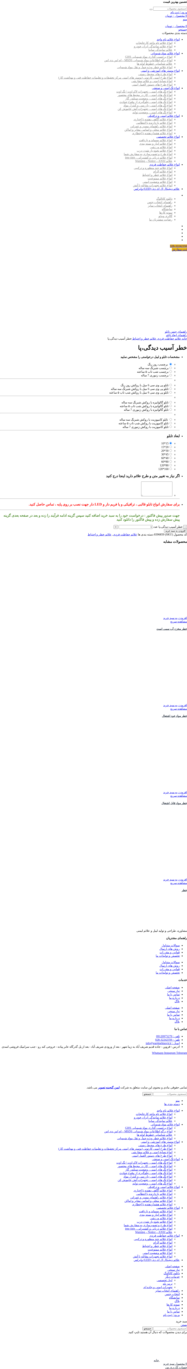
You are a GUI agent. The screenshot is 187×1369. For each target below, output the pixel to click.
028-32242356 (178, 246)
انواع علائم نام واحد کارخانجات (154, 42)
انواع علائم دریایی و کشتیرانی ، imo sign (148, 157)
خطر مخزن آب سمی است (172, 628)
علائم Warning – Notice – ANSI (153, 161)
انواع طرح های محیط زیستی (155, 74)
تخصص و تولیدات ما (168, 955)
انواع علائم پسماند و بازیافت (155, 140)
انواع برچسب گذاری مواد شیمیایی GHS (148, 56)
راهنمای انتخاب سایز (160, 205)
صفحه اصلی (172, 987)
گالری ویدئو (165, 216)
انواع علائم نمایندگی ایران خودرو (153, 46)
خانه (184, 338)
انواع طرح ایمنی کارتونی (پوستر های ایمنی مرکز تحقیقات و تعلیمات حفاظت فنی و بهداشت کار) (115, 77)
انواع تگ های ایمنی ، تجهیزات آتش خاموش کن (145, 108)
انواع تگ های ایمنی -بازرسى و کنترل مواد (147, 105)
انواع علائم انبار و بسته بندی (155, 143)
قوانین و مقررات (170, 952)
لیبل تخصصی (164, 1280)
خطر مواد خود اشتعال (174, 715)
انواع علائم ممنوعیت (160, 178)
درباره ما (174, 997)
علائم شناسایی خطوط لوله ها (154, 63)
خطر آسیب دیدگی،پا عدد (168, 526)
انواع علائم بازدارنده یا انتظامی (154, 122)
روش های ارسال (169, 948)
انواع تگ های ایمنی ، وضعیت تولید (152, 112)
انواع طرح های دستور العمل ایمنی (152, 84)
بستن (184, 1324)
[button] (175, 618)
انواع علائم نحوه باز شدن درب (154, 150)
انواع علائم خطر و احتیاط (157, 174)
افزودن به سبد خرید (175, 530)
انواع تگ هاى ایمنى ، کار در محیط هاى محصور (145, 95)
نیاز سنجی (173, 990)
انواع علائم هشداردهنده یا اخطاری (152, 133)
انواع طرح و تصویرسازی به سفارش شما (148, 154)
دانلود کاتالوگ (164, 198)
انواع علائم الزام (162, 171)
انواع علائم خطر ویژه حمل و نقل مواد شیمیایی (144, 67)
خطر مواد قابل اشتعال (174, 803)
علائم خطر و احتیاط (144, 338)
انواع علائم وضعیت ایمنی (157, 181)
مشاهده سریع (178, 621)
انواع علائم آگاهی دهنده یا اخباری (152, 119)
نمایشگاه (167, 209)
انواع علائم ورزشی (161, 147)
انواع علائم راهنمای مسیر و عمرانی (151, 126)
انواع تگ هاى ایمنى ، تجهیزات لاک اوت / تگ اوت (144, 91)
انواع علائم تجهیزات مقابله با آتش (152, 185)
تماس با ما (173, 994)
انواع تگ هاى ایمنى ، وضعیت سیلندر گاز (148, 98)
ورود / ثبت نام (171, 1315)
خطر (184, 890)
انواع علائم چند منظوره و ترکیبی (153, 168)
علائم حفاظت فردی (168, 338)
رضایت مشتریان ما (160, 219)
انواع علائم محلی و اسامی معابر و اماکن (148, 129)
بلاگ (177, 1001)
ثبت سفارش (179, 249)
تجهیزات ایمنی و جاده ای (157, 1287)
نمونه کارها (165, 212)
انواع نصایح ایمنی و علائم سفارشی (151, 81)
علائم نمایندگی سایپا (160, 49)
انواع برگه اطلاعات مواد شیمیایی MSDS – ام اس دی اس (138, 60)
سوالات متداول (171, 945)
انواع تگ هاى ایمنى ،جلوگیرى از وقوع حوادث (145, 102)
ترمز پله (167, 1283)
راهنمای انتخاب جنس (159, 202)
